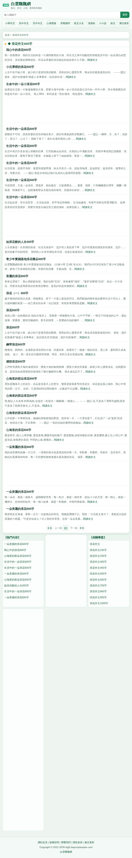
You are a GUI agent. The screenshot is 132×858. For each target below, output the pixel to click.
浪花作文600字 (20, 35)
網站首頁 (42, 842)
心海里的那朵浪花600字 (21, 378)
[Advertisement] (66, 111)
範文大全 (79, 23)
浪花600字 (13, 310)
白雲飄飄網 (21, 4)
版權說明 (54, 842)
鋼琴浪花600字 (15, 344)
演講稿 (91, 23)
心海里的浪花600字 (18, 430)
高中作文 (37, 23)
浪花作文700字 (98, 585)
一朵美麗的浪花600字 (20, 447)
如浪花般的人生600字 (20, 242)
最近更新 (89, 842)
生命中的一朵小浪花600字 (23, 84)
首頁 (7, 35)
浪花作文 (95, 543)
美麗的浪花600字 (17, 276)
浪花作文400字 (98, 567)
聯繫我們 (66, 842)
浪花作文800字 (98, 591)
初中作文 (24, 23)
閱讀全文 (92, 59)
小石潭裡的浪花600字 (20, 67)
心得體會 (51, 23)
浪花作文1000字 (99, 603)
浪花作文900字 (98, 597)
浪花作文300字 (98, 561)
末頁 (81, 528)
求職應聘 (65, 23)
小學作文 (10, 23)
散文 (113, 23)
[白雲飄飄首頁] (5, 6)
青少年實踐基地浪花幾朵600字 (26, 259)
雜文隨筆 (124, 23)
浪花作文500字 (98, 573)
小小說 (102, 23)
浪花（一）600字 (17, 293)
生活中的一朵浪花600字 (21, 129)
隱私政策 (77, 842)
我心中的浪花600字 (18, 49)
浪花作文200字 (98, 555)
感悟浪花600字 (15, 361)
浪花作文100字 (98, 550)
